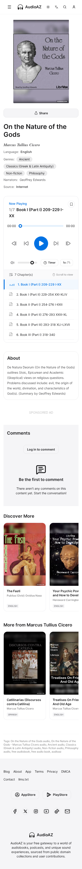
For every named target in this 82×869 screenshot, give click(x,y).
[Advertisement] (41, 412)
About (17, 771)
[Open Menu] (9, 7)
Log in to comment (41, 449)
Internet (22, 187)
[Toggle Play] (41, 243)
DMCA (65, 771)
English (26, 152)
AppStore (28, 794)
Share (43, 113)
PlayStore (60, 794)
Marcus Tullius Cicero (21, 144)
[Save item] (71, 204)
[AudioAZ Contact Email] (67, 811)
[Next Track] (68, 243)
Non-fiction (14, 173)
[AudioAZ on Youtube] (46, 811)
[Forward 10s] (56, 243)
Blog (6, 771)
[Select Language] (56, 6)
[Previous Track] (14, 243)
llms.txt (23, 779)
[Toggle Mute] (12, 262)
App (28, 771)
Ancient (24, 159)
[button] (41, 284)
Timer (52, 262)
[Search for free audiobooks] (64, 6)
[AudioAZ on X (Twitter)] (25, 811)
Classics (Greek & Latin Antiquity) (30, 166)
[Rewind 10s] (26, 243)
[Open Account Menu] (74, 6)
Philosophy (37, 173)
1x (64, 262)
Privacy (52, 771)
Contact (9, 779)
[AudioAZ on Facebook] (14, 811)
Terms (39, 771)
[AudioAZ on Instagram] (35, 811)
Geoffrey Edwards (32, 180)
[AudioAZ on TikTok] (56, 811)
